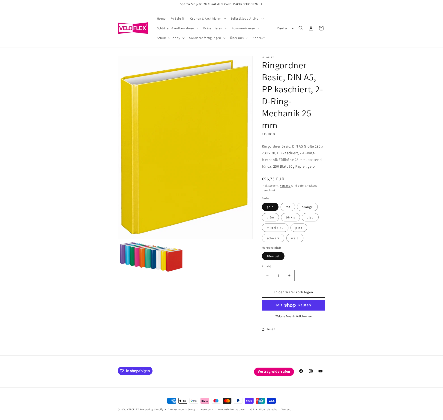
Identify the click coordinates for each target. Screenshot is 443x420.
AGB (251, 409)
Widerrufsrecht (268, 409)
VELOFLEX (133, 409)
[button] (207, 18)
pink (298, 228)
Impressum (206, 409)
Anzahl (266, 266)
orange (307, 207)
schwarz (273, 238)
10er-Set (273, 256)
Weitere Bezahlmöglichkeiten (293, 316)
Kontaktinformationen (231, 409)
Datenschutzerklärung (181, 409)
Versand (285, 185)
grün (270, 217)
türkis (290, 217)
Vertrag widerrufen (274, 371)
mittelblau (275, 228)
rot (287, 207)
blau (310, 217)
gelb (270, 207)
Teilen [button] (270, 329)
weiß (295, 238)
